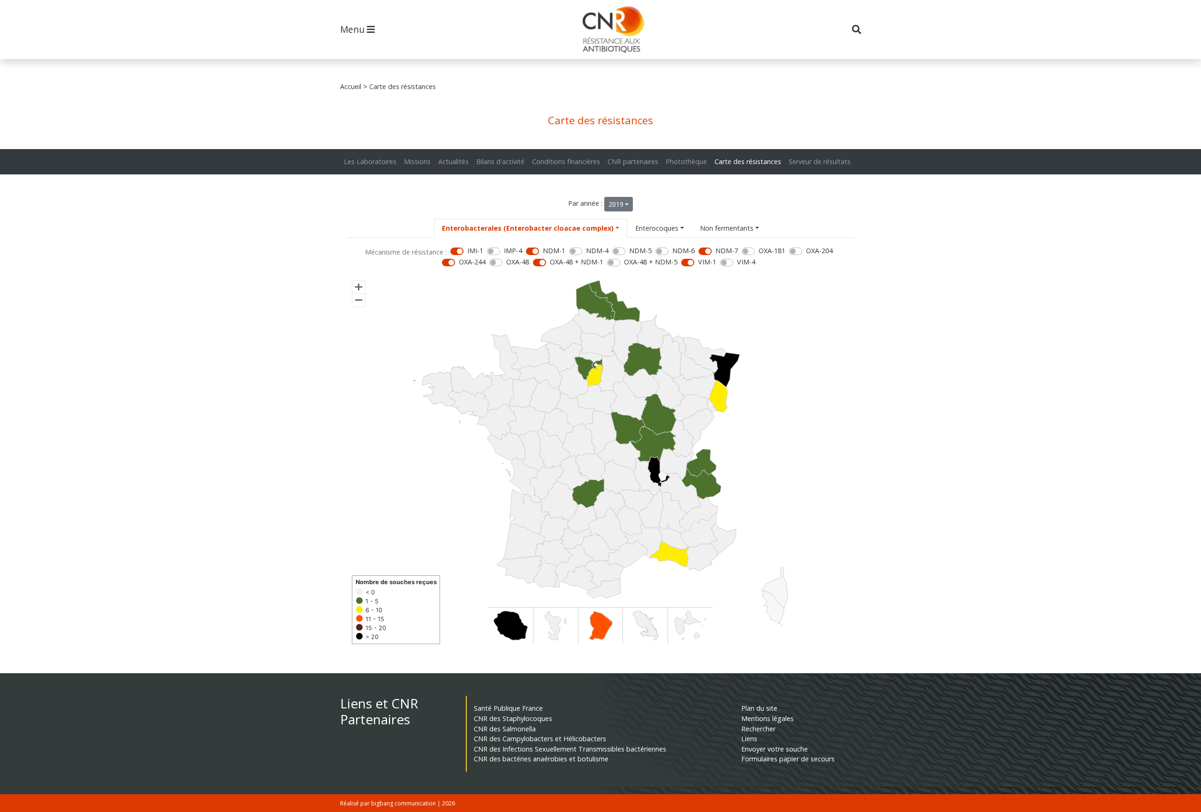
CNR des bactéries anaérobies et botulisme (541, 758)
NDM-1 (554, 250)
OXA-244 (472, 261)
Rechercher (758, 728)
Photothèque (686, 161)
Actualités (453, 161)
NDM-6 (683, 250)
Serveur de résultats (820, 161)
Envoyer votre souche (774, 748)
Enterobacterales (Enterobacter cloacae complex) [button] (528, 228)
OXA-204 (819, 250)
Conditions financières (566, 161)
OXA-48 (517, 261)
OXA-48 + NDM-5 (650, 261)
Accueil (350, 86)
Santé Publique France (508, 708)
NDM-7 (726, 250)
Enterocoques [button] (656, 228)
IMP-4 (513, 250)
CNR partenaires (633, 161)
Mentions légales (767, 718)
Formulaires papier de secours (788, 758)
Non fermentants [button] (726, 228)
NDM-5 (640, 250)
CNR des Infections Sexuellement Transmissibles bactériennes (570, 748)
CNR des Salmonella (505, 728)
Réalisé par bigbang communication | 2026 (397, 803)
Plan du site (759, 708)
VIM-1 (707, 261)
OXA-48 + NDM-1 (576, 261)
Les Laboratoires (370, 161)
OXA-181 (772, 250)
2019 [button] (615, 204)
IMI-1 (475, 250)
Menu (353, 29)
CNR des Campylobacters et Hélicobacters (540, 738)
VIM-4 (746, 261)
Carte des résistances (748, 161)
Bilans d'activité (500, 161)
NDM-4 (597, 250)
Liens (749, 738)
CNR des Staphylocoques (513, 718)
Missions (417, 161)
